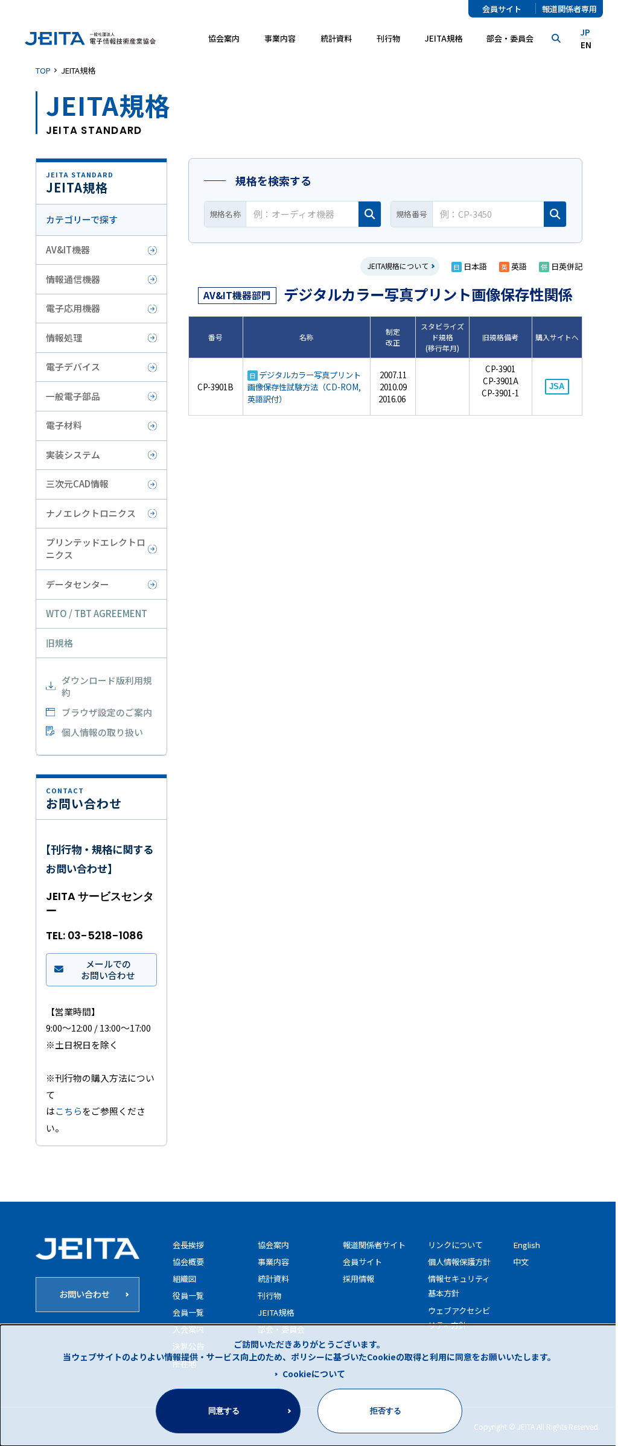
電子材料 (64, 425)
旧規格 (59, 642)
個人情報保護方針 (459, 1261)
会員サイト (501, 8)
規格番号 (411, 214)
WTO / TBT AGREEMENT (96, 613)
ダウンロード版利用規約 (107, 686)
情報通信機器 (73, 279)
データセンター (77, 584)
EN (586, 45)
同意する (224, 1410)
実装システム (73, 454)
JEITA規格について (398, 266)
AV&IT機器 (68, 249)
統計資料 (336, 38)
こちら (68, 1111)
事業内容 (273, 1261)
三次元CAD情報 (77, 483)
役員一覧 (188, 1295)
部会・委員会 (510, 38)
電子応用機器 (73, 308)
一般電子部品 (73, 396)
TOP (43, 70)
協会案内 (273, 1245)
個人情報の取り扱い (102, 732)
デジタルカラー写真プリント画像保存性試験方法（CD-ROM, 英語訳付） (304, 387)
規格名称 (225, 214)
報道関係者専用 (569, 8)
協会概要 (188, 1261)
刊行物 (388, 38)
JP (585, 32)
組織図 (184, 1278)
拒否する (385, 1410)
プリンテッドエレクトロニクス (95, 548)
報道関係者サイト (374, 1245)
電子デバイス (73, 366)
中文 (521, 1261)
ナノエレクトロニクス (91, 513)
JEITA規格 (443, 38)
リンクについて (455, 1245)
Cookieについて (313, 1374)
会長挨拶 (188, 1245)
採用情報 (358, 1278)
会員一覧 (188, 1312)
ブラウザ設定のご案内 (107, 712)
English (526, 1245)
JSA (556, 386)
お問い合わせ (84, 1293)
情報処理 (64, 337)
